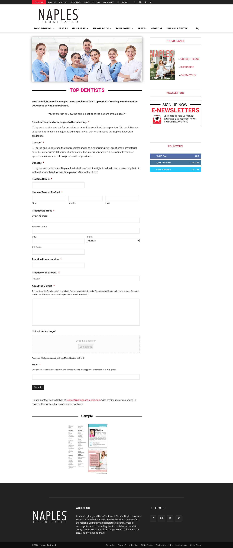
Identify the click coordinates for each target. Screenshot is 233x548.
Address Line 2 (39, 226)
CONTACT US (188, 75)
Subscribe (39, 2)
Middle (72, 203)
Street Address (39, 216)
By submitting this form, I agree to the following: (60, 122)
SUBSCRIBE (187, 67)
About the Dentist (43, 285)
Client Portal (122, 2)
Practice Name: (42, 178)
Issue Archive (108, 2)
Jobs (98, 2)
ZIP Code (36, 247)
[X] (150, 2)
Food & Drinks (42, 28)
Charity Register (177, 28)
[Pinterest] (145, 2)
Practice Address (43, 210)
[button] (197, 28)
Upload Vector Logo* (44, 331)
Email (36, 364)
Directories (123, 28)
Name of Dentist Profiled (47, 192)
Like (197, 156)
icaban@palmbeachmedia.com (84, 399)
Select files (86, 346)
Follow (195, 162)
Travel (142, 28)
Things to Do (101, 28)
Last (107, 203)
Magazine (156, 28)
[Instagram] (140, 2)
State (89, 237)
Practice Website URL (46, 272)
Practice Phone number (46, 259)
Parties (63, 28)
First (34, 203)
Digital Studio (75, 2)
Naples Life (79, 28)
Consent (38, 142)
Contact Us (88, 2)
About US (52, 2)
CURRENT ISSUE (189, 58)
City (34, 237)
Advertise (63, 2)
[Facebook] (134, 2)
